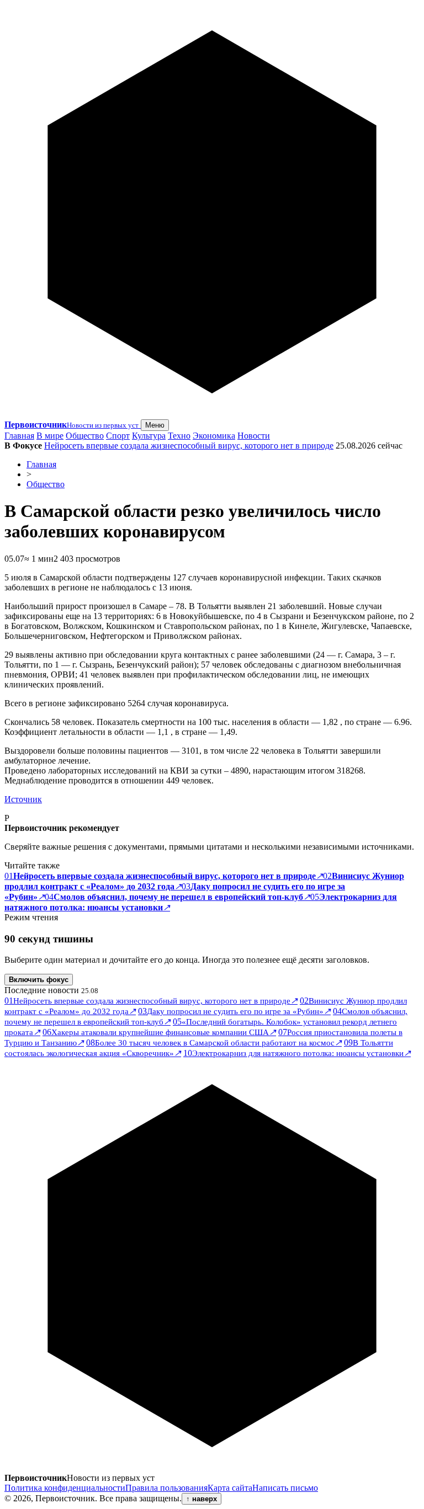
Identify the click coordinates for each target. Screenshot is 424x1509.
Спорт (118, 435)
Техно (179, 435)
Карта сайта (230, 1487)
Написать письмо (285, 1487)
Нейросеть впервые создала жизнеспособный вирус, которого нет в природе (188, 445)
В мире (49, 435)
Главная (19, 435)
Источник (23, 799)
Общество (85, 435)
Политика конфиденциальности (64, 1487)
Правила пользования (166, 1487)
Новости (253, 435)
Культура (149, 435)
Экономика (214, 435)
